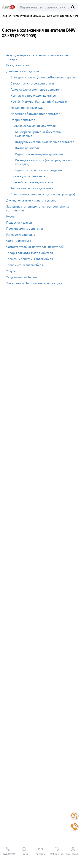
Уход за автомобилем (21, 277)
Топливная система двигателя (32, 188)
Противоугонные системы (24, 228)
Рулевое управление (20, 234)
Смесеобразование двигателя (32, 182)
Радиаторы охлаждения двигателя (39, 154)
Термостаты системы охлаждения (39, 170)
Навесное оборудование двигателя (35, 114)
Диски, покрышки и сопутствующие (31, 200)
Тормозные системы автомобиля (29, 259)
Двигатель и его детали (22, 71)
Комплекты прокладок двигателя (34, 95)
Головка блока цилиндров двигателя (36, 89)
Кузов (10, 216)
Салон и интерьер (18, 241)
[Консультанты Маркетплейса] (74, 816)
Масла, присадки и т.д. (27, 108)
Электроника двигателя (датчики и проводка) (43, 194)
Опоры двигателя (23, 120)
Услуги (11, 271)
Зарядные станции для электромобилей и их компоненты (37, 208)
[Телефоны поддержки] (74, 826)
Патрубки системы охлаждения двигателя (44, 142)
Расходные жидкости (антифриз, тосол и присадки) (43, 162)
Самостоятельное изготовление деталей (35, 247)
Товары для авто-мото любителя (29, 253)
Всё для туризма (18, 65)
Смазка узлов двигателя (28, 176)
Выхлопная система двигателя (32, 83)
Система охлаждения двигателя (33, 126)
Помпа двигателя (27, 148)
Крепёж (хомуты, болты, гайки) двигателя (40, 101)
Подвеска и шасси (19, 222)
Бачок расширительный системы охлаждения (38, 134)
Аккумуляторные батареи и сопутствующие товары (37, 57)
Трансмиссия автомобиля (24, 265)
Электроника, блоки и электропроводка (34, 283)
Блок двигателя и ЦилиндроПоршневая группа (44, 77)
